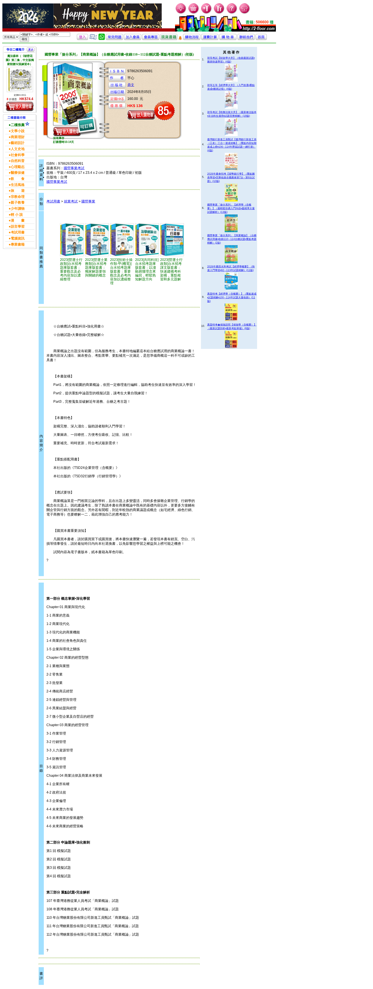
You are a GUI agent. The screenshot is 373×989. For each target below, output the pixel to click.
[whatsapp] (101, 39)
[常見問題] (232, 13)
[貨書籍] (168, 39)
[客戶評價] (93, 39)
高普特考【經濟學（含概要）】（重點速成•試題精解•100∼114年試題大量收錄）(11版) (231, 297)
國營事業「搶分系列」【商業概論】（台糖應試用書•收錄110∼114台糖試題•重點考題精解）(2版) (231, 239)
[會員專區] (150, 39)
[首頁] (245, 13)
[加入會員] (206, 13)
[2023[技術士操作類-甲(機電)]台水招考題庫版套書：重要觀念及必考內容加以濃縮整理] (122, 239)
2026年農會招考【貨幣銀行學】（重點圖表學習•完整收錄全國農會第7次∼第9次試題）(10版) (231, 177)
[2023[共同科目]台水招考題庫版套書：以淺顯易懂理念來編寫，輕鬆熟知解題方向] (147, 239)
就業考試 (71, 201)
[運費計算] (209, 39)
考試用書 (53, 201)
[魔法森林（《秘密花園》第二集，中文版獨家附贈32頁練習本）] (20, 79)
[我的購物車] (194, 13)
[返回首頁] (261, 39)
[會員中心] (219, 13)
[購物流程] (191, 39)
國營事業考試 (74, 168)
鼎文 (130, 85)
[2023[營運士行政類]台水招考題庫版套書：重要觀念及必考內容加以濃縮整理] (72, 239)
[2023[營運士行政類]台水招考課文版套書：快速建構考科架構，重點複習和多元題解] (172, 239)
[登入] (82, 39)
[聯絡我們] (246, 39)
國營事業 (88, 201)
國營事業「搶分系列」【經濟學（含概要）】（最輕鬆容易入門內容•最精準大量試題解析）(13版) (231, 208)
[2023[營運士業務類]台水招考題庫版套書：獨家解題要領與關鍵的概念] (97, 239)
